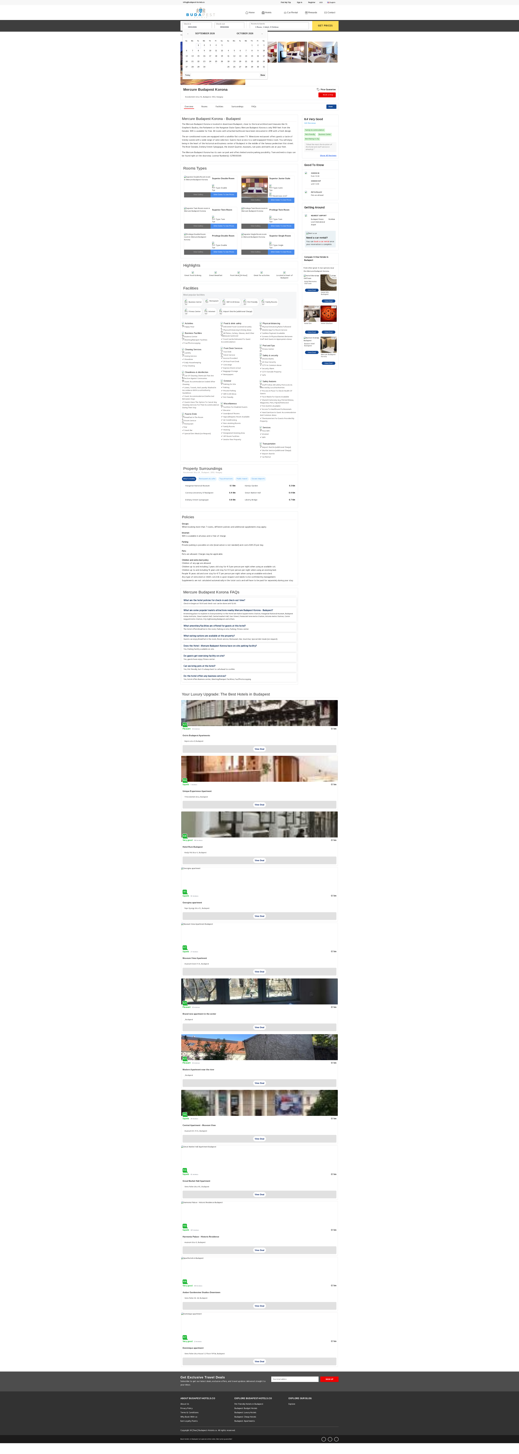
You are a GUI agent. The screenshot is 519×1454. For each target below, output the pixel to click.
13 (187, 56)
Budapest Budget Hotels (245, 1419)
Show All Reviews (328, 155)
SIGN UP (329, 1390)
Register (311, 2)
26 (222, 61)
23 (204, 61)
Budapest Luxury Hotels (245, 1423)
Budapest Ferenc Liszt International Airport (318, 222)
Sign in (299, 2)
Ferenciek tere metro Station (252, 627)
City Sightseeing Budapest (214, 630)
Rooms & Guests (258, 23)
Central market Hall (221, 627)
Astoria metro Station (274, 627)
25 (216, 61)
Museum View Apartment (195, 969)
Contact (331, 12)
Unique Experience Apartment (197, 802)
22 (198, 61)
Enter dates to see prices (224, 200)
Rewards (312, 12)
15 (198, 56)
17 (210, 56)
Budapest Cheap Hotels (245, 1427)
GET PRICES (325, 26)
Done (263, 75)
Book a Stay (328, 94)
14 (192, 56)
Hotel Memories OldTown (310, 293)
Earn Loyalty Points (189, 1432)
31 (264, 67)
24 (210, 61)
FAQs (254, 106)
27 (187, 67)
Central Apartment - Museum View (199, 1136)
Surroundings (237, 106)
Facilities (219, 106)
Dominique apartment (193, 1359)
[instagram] (336, 1450)
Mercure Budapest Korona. (328, 356)
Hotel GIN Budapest (325, 293)
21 (192, 61)
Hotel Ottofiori (326, 323)
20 (187, 61)
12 (222, 51)
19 (222, 56)
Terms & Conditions (189, 1423)
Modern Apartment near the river (198, 1080)
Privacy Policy (186, 1419)
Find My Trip (285, 2)
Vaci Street (234, 627)
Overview (189, 106)
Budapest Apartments (244, 1432)
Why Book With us (188, 1427)
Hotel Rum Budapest (193, 858)
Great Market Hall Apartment (196, 1192)
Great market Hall (204, 627)
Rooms (205, 106)
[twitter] (330, 1450)
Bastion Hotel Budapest (309, 356)
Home (251, 12)
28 (192, 67)
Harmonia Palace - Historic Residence (201, 1247)
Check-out (220, 24)
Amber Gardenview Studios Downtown (201, 1303)
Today (187, 75)
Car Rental (292, 12)
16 (204, 56)
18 (216, 56)
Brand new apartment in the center (199, 1025)
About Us (184, 1415)
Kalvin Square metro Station (248, 624)
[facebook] (324, 1450)
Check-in (187, 24)
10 (210, 51)
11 (216, 51)
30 (204, 67)
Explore (292, 1415)
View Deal (312, 301)
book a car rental (321, 241)
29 (198, 67)
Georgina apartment (192, 913)
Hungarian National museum (272, 624)
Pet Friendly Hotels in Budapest (248, 1415)
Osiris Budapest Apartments (196, 746)
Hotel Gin (308, 323)
